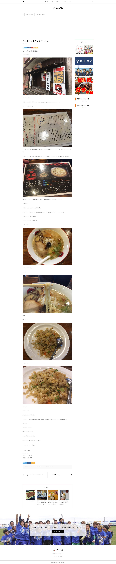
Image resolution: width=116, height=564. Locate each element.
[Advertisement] (58, 30)
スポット (57, 1)
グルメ (46, 1)
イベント (64, 1)
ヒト (70, 1)
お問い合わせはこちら (58, 531)
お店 (52, 1)
